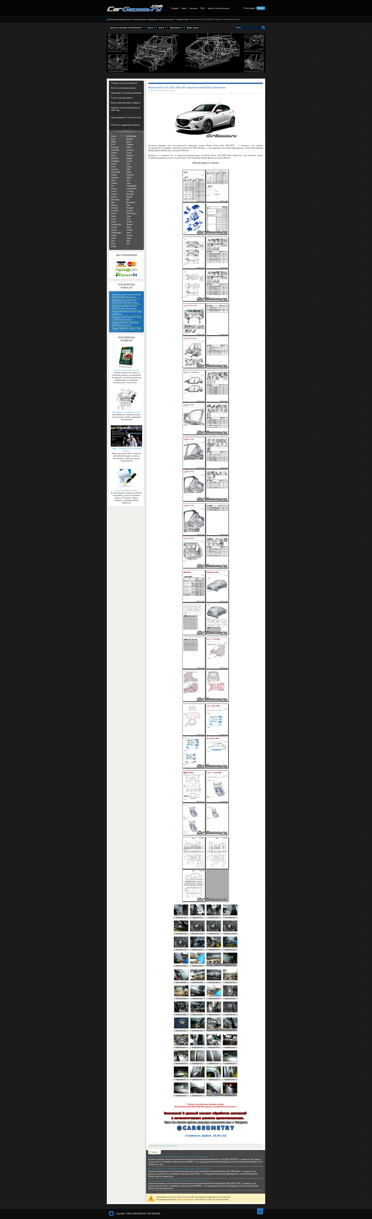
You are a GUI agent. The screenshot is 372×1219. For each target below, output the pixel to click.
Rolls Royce (131, 213)
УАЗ (113, 244)
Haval (128, 172)
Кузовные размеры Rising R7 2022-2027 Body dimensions (124, 307)
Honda (114, 175)
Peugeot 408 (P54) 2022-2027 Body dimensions (127, 313)
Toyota (114, 230)
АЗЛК (113, 246)
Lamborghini (131, 186)
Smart (113, 222)
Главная (174, 8)
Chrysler (129, 150)
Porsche (114, 211)
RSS (203, 8)
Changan (115, 147)
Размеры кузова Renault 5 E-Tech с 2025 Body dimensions (126, 318)
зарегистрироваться (185, 1199)
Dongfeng (115, 161)
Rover (113, 216)
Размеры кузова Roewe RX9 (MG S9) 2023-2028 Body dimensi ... (126, 296)
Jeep (128, 183)
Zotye (128, 238)
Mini (113, 202)
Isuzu (113, 180)
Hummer (130, 175)
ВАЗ (113, 241)
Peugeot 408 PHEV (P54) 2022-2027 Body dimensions (125, 324)
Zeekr (113, 238)
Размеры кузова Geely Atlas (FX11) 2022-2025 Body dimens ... (126, 301)
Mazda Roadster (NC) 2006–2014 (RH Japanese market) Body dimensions (179, 1169)
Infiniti (129, 178)
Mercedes (115, 200)
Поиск (183, 8)
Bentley (129, 139)
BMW (113, 142)
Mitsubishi (130, 202)
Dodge (129, 158)
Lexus (113, 191)
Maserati (130, 194)
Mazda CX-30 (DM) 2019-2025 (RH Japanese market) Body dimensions (178, 1157)
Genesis (114, 169)
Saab (128, 216)
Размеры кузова (182, 19)
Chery (128, 147)
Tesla (128, 227)
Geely (128, 166)
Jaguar (114, 183)
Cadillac (129, 144)
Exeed (129, 161)
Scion (113, 219)
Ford (113, 166)
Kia (112, 186)
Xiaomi (129, 235)
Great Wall (115, 172)
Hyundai (114, 178)
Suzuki (114, 227)
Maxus (114, 197)
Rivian (113, 213)
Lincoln (114, 194)
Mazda (174, 1146)
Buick (128, 142)
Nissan (114, 205)
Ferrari (114, 164)
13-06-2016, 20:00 (154, 90)
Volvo (128, 233)
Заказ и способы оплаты (218, 8)
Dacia (113, 155)
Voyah (113, 235)
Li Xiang (129, 191)
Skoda (129, 222)
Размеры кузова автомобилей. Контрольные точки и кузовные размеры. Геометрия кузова (135, 8)
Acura (113, 136)
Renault (129, 211)
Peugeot (129, 208)
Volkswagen (116, 233)
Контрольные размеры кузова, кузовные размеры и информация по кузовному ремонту (142, 19)
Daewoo (129, 155)
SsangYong (116, 224)
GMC (128, 169)
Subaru (129, 224)
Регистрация (249, 8)
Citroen (114, 153)
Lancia (114, 189)
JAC (128, 180)
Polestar (114, 208)
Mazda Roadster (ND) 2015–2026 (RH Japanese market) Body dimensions (179, 1181)
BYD (113, 144)
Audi (113, 139)
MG (127, 200)
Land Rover (131, 189)
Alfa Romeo (131, 136)
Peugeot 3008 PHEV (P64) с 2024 (126, 328)
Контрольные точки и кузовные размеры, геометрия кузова (111, 1213)
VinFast (129, 230)
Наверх (260, 1211)
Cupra (128, 153)
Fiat (128, 164)
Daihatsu (115, 158)
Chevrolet (115, 150)
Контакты (193, 8)
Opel (128, 205)
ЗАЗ (128, 241)
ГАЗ (128, 244)
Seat (128, 219)
